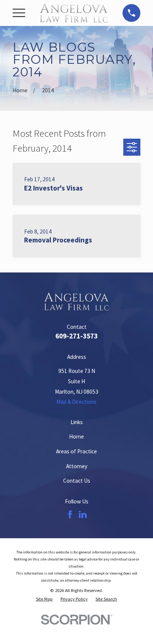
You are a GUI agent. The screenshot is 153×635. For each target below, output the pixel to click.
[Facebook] (70, 514)
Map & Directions (76, 401)
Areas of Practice (76, 451)
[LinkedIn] (83, 514)
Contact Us (76, 480)
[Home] (74, 12)
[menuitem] (44, 599)
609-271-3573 (76, 335)
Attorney (76, 466)
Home (76, 436)
